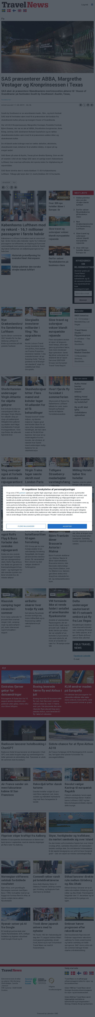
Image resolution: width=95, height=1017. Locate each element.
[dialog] (47, 508)
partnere (22, 493)
